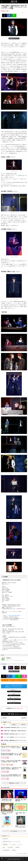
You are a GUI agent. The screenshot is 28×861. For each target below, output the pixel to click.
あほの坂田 (10, 847)
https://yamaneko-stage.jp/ (14, 615)
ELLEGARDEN (6, 850)
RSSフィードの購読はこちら (14, 680)
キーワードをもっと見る (21, 853)
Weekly (14, 724)
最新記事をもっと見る (14, 783)
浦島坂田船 (5, 844)
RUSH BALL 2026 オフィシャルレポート (11, 841)
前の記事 (4, 717)
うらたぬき (13, 844)
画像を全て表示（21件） (14, 38)
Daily (5, 724)
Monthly (23, 724)
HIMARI (17, 847)
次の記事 (23, 717)
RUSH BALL (5, 838)
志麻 (4, 847)
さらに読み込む (14, 831)
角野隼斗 (14, 850)
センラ (20, 844)
